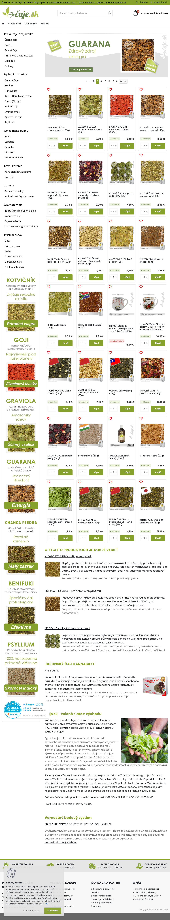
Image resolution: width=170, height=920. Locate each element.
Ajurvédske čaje (13, 117)
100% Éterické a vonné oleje (20, 210)
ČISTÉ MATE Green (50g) (56, 326)
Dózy (7, 240)
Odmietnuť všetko (31, 910)
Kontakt (45, 23)
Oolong (9, 66)
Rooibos (9, 85)
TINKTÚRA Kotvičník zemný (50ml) (119, 457)
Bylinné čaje (11, 106)
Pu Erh (8, 45)
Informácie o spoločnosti (147, 889)
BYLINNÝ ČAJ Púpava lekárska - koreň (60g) (59, 260)
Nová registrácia (160, 2)
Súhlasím (52, 910)
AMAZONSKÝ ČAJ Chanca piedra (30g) (58, 129)
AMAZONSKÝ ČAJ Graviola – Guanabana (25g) (90, 130)
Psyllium (9, 122)
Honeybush (11, 90)
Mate (7, 136)
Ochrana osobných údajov (148, 895)
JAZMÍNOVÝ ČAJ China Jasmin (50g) (59, 392)
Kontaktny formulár (144, 899)
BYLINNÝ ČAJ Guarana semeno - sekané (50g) (152, 129)
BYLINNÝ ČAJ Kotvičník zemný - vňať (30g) (151, 194)
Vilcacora (10, 152)
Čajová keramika (14, 256)
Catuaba (9, 147)
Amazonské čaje (14, 157)
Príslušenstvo (12, 246)
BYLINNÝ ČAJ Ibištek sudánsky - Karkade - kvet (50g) (89, 195)
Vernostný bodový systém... (61, 842)
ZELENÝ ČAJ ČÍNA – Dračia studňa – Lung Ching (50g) (120, 522)
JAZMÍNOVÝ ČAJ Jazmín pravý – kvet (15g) (88, 393)
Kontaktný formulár (117, 2)
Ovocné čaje (11, 80)
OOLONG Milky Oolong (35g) (120, 392)
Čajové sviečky (13, 221)
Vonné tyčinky (12, 216)
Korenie (9, 177)
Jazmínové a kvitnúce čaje (19, 55)
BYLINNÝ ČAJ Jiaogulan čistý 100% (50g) (121, 194)
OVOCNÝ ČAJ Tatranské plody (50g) (59, 457)
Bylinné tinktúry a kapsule (19, 196)
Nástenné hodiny (14, 267)
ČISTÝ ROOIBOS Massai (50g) (90, 326)
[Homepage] (3, 23)
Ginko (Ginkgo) (13, 101)
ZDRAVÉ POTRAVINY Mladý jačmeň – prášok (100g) (59, 522)
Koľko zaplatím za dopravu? (92, 2)
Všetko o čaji (14, 23)
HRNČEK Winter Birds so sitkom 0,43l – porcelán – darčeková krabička (152, 327)
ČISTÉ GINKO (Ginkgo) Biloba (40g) (120, 260)
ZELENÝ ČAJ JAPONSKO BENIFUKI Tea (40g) (151, 521)
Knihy (8, 251)
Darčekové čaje (13, 261)
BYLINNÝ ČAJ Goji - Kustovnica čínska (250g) (119, 130)
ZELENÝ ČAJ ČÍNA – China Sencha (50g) (89, 521)
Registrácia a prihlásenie (63, 889)
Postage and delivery (103, 899)
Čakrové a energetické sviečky (21, 226)
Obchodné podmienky (145, 892)
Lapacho (9, 141)
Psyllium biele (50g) (88, 455)
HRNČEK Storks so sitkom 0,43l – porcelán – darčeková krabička (121, 329)
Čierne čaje (11, 39)
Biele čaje (10, 60)
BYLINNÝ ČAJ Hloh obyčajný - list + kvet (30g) (58, 195)
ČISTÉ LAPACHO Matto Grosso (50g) (151, 260)
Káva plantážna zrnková (18, 171)
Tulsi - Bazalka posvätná (18, 96)
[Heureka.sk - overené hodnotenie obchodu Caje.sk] (26, 702)
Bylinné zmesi (12, 111)
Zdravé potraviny (14, 191)
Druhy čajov (31, 23)
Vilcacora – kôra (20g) (152, 455)
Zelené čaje (11, 50)
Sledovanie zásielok (102, 895)
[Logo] (20, 13)
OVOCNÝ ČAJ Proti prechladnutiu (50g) (151, 392)
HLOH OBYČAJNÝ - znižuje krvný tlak (68, 556)
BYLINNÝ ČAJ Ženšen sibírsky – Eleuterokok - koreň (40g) (90, 261)
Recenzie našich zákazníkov (62, 2)
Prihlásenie (143, 2)
